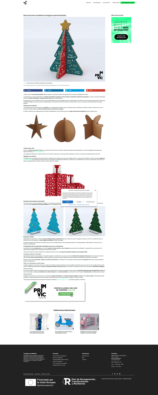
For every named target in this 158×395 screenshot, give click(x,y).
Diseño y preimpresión (58, 357)
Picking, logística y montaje (59, 365)
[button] (95, 190)
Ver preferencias (90, 201)
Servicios (88, 2)
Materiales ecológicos (51, 85)
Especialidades (96, 2)
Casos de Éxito (106, 2)
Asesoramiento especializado (59, 355)
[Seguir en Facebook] (112, 374)
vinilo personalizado (39, 151)
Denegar (79, 201)
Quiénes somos (115, 2)
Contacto (84, 359)
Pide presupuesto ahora (128, 2)
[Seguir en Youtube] (120, 374)
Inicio (24, 83)
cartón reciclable (27, 159)
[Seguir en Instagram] (115, 374)
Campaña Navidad (40, 85)
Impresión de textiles (57, 361)
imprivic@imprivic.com (62, 279)
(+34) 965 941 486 (115, 359)
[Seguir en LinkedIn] (117, 374)
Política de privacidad (80, 204)
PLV (57, 85)
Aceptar (68, 201)
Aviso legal (87, 204)
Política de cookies (72, 204)
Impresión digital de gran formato (60, 359)
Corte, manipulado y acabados (60, 363)
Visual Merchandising (64, 85)
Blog (83, 357)
